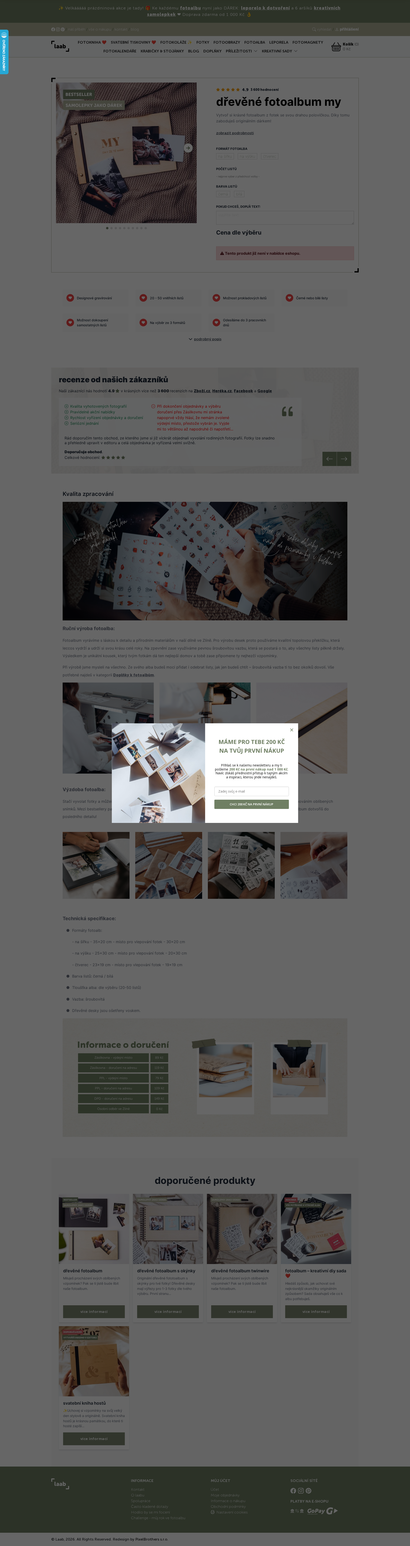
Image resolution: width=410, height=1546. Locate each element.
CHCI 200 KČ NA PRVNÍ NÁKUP (251, 804)
